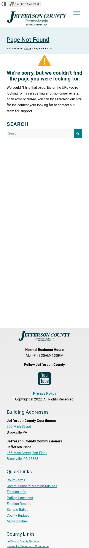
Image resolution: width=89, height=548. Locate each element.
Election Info (16, 492)
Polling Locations (20, 498)
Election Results (19, 504)
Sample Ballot (17, 510)
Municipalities (17, 521)
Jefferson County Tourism (23, 541)
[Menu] (76, 13)
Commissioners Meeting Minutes (32, 486)
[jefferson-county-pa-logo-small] (37, 18)
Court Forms (16, 480)
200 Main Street (19, 426)
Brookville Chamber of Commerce (28, 546)
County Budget (18, 515)
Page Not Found (28, 39)
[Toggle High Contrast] (4, 4)
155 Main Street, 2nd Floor (27, 453)
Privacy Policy (44, 393)
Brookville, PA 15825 (22, 459)
